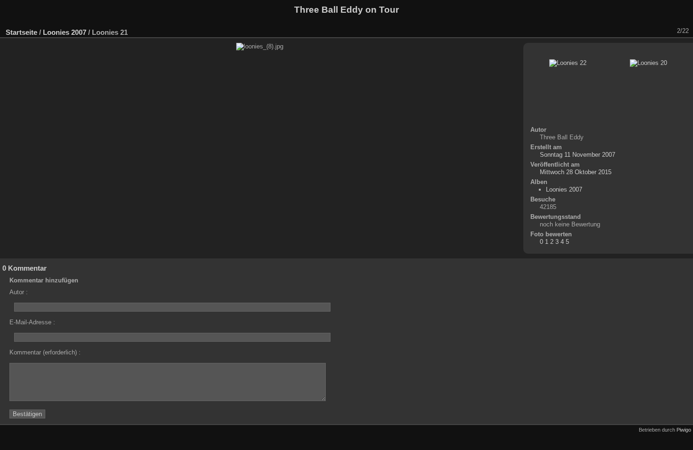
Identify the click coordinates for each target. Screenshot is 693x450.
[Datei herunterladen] (614, 31)
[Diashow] (586, 31)
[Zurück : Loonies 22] (653, 31)
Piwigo (683, 430)
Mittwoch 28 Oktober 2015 (575, 172)
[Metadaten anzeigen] (600, 31)
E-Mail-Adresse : (32, 322)
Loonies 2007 (64, 32)
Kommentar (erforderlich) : (45, 352)
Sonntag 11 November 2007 (577, 154)
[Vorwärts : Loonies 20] (667, 31)
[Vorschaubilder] (639, 31)
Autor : (18, 292)
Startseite (21, 32)
